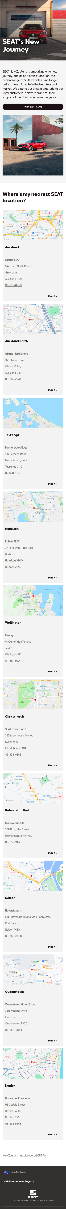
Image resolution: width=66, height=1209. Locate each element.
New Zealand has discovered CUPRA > (25, 1155)
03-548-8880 (13, 935)
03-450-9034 (13, 1029)
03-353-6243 (13, 754)
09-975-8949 (13, 285)
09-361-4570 (13, 379)
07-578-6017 (13, 472)
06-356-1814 (12, 842)
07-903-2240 (13, 566)
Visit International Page (17, 1181)
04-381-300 (12, 660)
